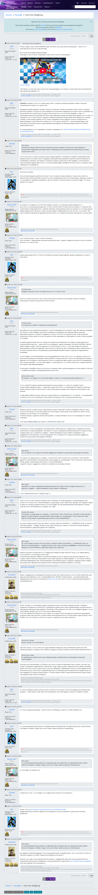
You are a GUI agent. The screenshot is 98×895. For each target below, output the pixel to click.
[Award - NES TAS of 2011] (7, 196)
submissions (52, 579)
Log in (92, 3)
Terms (26, 892)
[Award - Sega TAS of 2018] (7, 597)
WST (11, 46)
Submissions (48, 3)
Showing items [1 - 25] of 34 (78, 36)
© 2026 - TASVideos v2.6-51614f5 (14, 892)
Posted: (13, 43)
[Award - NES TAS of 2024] (7, 230)
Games (29, 3)
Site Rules (59, 27)
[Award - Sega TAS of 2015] (16, 597)
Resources (38, 7)
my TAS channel (25, 96)
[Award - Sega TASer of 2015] (11, 597)
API (31, 892)
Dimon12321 (11, 205)
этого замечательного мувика (79, 861)
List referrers (37, 892)
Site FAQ (43, 25)
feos (11, 172)
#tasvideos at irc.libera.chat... (63, 29)
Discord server (38, 29)
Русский (18, 15)
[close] (91, 22)
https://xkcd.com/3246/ (27, 231)
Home (23, 3)
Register (84, 3)
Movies (37, 3)
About (47, 7)
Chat (29, 7)
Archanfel (11, 575)
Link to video (24, 85)
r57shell (12, 144)
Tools (57, 3)
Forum (23, 7)
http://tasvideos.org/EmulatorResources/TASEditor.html (46, 809)
